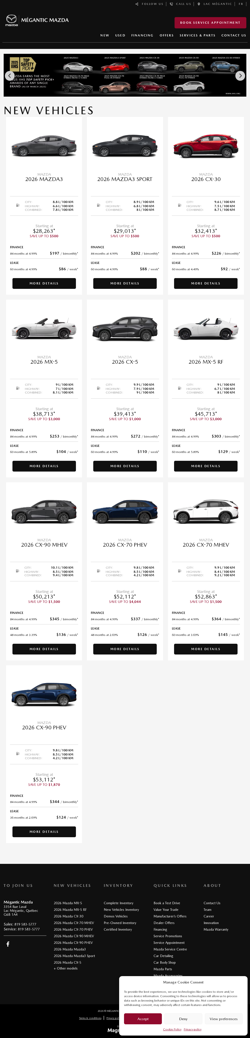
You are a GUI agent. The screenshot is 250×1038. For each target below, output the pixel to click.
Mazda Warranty (216, 929)
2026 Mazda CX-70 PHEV (73, 929)
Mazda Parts (163, 969)
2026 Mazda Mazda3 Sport (74, 956)
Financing (160, 929)
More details (44, 283)
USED (120, 35)
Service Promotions (168, 936)
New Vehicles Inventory (121, 910)
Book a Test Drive (167, 903)
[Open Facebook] (8, 944)
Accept (143, 1019)
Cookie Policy (172, 1029)
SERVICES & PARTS (198, 35)
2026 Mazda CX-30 (68, 916)
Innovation (211, 923)
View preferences (224, 1019)
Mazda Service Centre (170, 949)
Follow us (151, 4)
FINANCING (142, 35)
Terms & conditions (90, 1017)
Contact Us (212, 903)
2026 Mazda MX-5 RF (70, 910)
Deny (183, 1019)
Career (209, 916)
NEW (104, 35)
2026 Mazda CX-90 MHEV (74, 936)
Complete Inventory (118, 903)
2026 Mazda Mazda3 (70, 949)
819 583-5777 (25, 924)
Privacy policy (192, 1029)
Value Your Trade (166, 910)
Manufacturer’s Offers (170, 916)
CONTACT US (233, 35)
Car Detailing (163, 956)
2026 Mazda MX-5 (68, 903)
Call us (182, 4)
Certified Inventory (118, 929)
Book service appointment (210, 22)
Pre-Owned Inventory (120, 923)
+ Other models (66, 968)
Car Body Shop (165, 962)
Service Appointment (169, 943)
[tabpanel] (44, 206)
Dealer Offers (164, 923)
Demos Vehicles (116, 916)
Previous (10, 76)
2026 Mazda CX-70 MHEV (74, 923)
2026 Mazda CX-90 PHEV (73, 943)
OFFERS (167, 35)
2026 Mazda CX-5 (67, 962)
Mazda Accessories (168, 976)
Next (240, 76)
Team (207, 910)
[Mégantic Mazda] (37, 18)
